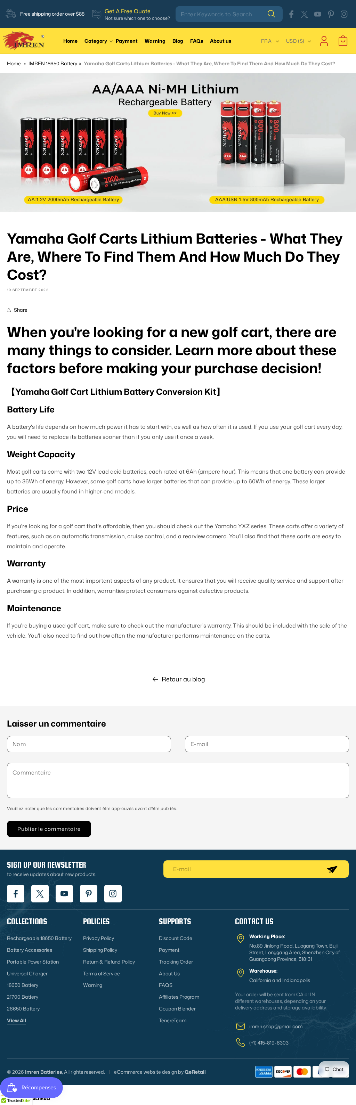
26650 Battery (23, 1008)
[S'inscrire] (332, 869)
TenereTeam (172, 1020)
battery (21, 427)
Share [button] (20, 309)
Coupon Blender (177, 1008)
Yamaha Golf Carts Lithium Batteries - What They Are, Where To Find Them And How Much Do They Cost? (209, 63)
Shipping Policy (100, 950)
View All (16, 1020)
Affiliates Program (179, 996)
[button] (100, 40)
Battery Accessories (29, 950)
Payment (169, 950)
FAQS (165, 985)
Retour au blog (183, 679)
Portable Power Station (33, 961)
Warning (92, 985)
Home (14, 63)
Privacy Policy (98, 938)
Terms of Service (101, 973)
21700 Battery (22, 996)
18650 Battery (22, 985)
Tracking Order (176, 961)
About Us (169, 973)
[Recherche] (275, 14)
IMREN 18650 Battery (53, 63)
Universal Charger (27, 973)
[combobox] (229, 14)
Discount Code (175, 938)
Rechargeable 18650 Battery (39, 938)
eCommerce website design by (149, 1072)
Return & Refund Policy (109, 961)
